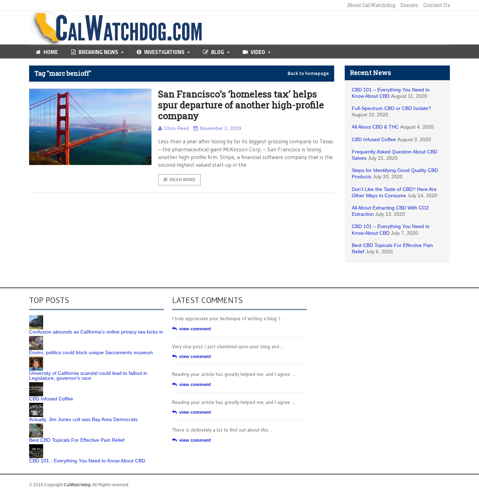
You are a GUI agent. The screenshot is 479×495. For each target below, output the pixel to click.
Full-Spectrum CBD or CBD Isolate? (391, 108)
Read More (183, 179)
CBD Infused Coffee (374, 139)
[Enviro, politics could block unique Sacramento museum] (36, 338)
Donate (409, 5)
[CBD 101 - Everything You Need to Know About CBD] (36, 446)
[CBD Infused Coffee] (36, 384)
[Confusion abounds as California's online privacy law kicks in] (36, 318)
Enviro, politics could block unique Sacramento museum (91, 352)
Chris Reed (176, 128)
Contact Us (436, 5)
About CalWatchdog (371, 5)
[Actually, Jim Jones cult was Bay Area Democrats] (36, 405)
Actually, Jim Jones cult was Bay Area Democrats (83, 419)
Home (50, 52)
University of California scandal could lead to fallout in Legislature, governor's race (88, 375)
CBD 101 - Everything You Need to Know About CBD (87, 460)
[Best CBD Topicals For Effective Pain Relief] (36, 426)
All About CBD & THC (375, 127)
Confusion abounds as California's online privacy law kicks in (96, 332)
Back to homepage (308, 73)
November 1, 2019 (220, 128)
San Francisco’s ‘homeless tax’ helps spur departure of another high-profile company (241, 105)
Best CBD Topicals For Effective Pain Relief (76, 440)
